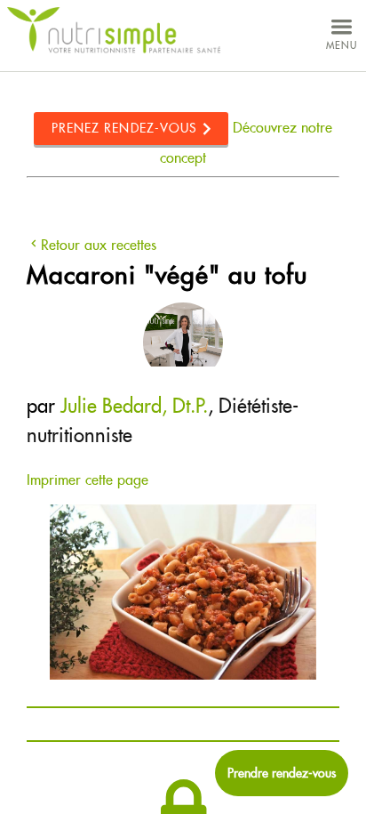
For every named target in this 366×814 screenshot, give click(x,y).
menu (341, 45)
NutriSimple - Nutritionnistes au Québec (113, 30)
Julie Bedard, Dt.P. (134, 405)
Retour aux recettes (98, 245)
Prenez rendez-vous (125, 128)
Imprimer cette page (87, 480)
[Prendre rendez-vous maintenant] (281, 773)
